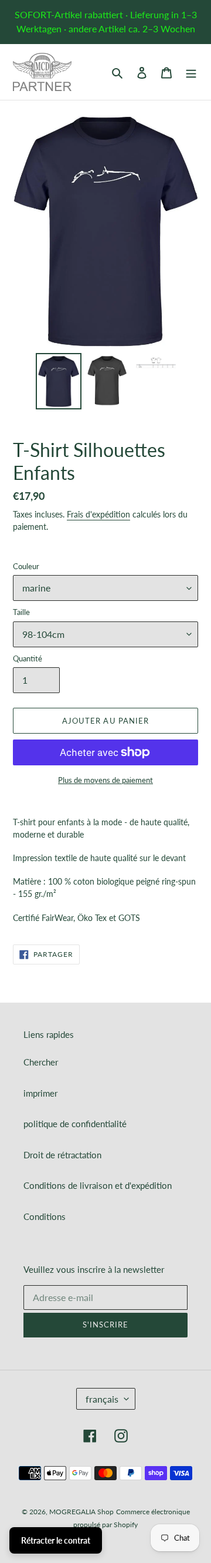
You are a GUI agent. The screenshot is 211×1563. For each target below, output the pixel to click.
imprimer (40, 1093)
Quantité (27, 658)
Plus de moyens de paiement (105, 780)
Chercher (40, 1062)
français (102, 1398)
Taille (21, 612)
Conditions (44, 1216)
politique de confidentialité (75, 1123)
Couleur (26, 566)
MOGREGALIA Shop (81, 1511)
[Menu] (191, 72)
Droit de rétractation (62, 1154)
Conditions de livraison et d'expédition (97, 1185)
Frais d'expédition (98, 514)
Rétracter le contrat (55, 1540)
